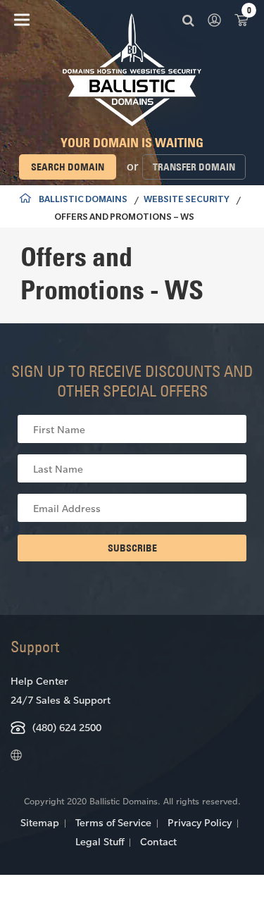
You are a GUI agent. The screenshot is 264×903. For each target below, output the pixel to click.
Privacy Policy (200, 822)
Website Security (187, 201)
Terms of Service (113, 822)
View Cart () (241, 19)
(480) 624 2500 (66, 727)
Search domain (67, 167)
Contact (158, 841)
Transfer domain (194, 167)
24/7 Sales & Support (61, 699)
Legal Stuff (99, 841)
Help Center (39, 680)
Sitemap (39, 822)
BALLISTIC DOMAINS (83, 201)
